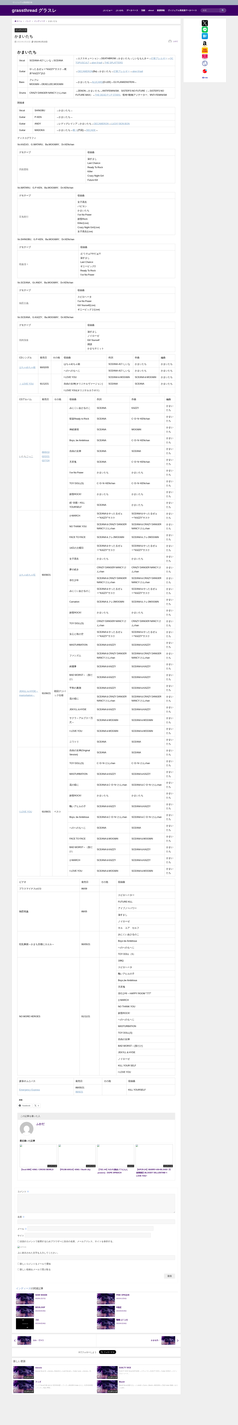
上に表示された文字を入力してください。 (38, 1253)
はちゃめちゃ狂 (27, 575)
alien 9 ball (96, 62)
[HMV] (205, 57)
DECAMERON (85, 71)
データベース (132, 10)
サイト (20, 1235)
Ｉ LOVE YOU (26, 383)
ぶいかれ (119, 10)
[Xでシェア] (205, 23)
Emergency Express (29, 1090)
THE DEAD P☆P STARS (107, 95)
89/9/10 (45, 452)
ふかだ (175, 41)
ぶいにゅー (108, 10)
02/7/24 (45, 460)
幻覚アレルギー (159, 58)
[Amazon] (205, 44)
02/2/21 (45, 456)
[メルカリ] (205, 71)
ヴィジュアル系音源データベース (182, 10)
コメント (23, 1191)
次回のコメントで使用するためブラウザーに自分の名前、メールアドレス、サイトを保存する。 (67, 1241)
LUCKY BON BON (120, 123)
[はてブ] (205, 36)
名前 (21, 1217)
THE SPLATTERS (114, 62)
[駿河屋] (205, 78)
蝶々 (75, 130)
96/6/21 (79, 1092)
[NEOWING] (205, 63)
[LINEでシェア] (205, 30)
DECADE (91, 130)
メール (22, 1229)
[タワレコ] (205, 50)
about (151, 10)
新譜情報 (161, 10)
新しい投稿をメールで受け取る (35, 1269)
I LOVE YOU (25, 811)
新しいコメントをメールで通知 (35, 1264)
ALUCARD (97, 82)
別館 (143, 10)
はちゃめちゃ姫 (27, 367)
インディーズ (21, 30)
